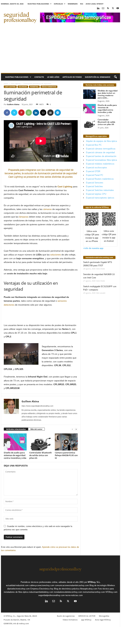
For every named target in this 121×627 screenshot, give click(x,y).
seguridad (64, 169)
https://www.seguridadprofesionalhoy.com (37, 406)
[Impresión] (50, 112)
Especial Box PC (94, 145)
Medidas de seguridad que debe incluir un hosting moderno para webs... (107, 94)
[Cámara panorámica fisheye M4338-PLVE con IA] (66, 441)
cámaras (47, 209)
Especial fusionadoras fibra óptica (101, 160)
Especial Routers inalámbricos (100, 179)
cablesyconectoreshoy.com (41, 585)
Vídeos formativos (49, 87)
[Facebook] (7, 112)
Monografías (104, 616)
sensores (62, 301)
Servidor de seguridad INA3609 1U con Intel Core (99, 276)
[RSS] (108, 8)
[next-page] (76, 429)
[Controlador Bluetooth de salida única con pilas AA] (40, 441)
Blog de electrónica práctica (66, 589)
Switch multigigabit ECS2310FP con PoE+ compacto (99, 288)
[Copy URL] (65, 112)
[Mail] (103, 8)
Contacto (39, 77)
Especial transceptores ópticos (100, 198)
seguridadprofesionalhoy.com (51, 595)
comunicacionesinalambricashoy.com (72, 585)
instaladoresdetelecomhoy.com (99, 257)
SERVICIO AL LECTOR (86, 616)
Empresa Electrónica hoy (41, 589)
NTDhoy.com (111, 592)
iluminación (44, 173)
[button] (115, 77)
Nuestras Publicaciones (38, 4)
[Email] (43, 112)
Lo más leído (53, 77)
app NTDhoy (86, 620)
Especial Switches (94, 186)
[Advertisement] (60, 49)
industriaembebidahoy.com (41, 592)
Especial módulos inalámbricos (100, 164)
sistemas (50, 169)
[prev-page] (72, 429)
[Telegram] (58, 112)
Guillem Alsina (13, 104)
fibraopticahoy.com (88, 589)
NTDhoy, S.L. (94, 582)
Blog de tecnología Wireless (102, 585)
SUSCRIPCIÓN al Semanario (97, 77)
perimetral (34, 87)
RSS (81, 4)
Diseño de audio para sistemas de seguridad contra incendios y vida (15, 455)
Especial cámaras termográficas (100, 149)
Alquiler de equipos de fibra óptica (101, 141)
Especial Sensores (94, 182)
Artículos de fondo (72, 77)
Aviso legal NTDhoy (94, 4)
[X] (113, 8)
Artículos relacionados (16, 429)
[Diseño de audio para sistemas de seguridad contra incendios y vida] (15, 441)
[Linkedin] (98, 8)
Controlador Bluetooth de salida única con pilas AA (40, 455)
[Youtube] (118, 8)
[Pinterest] (21, 112)
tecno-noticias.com (74, 595)
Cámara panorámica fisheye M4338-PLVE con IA (66, 455)
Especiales (58, 4)
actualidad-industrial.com (17, 585)
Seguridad (23, 87)
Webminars (73, 4)
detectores (9, 305)
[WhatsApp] (29, 112)
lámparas (23, 216)
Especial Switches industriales (100, 190)
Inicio (6, 83)
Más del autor (36, 429)
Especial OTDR (93, 171)
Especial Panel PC (94, 175)
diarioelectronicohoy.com (18, 589)
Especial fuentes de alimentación (101, 156)
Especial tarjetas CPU (96, 194)
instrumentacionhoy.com (94, 592)
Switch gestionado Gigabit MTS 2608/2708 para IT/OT (97, 264)
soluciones (55, 254)
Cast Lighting (15, 83)
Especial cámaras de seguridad (100, 152)
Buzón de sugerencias (66, 616)
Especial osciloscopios (96, 167)
